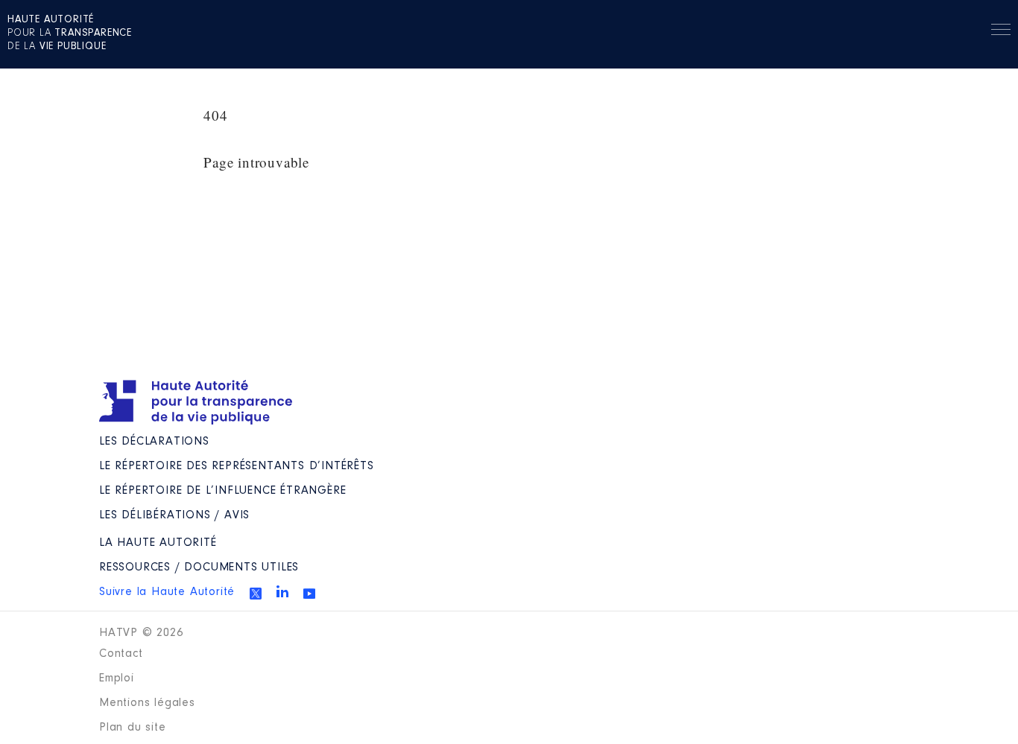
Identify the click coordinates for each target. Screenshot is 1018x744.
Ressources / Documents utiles (199, 567)
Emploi (116, 678)
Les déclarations (154, 442)
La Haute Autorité (158, 543)
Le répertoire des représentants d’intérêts (236, 466)
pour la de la (69, 33)
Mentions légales (147, 703)
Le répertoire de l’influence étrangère (222, 491)
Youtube (309, 594)
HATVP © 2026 (141, 633)
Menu (1001, 32)
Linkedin (282, 591)
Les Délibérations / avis (174, 515)
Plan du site (132, 728)
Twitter (256, 594)
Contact (121, 654)
